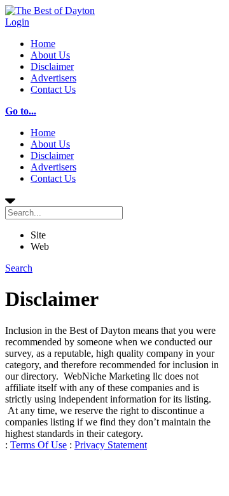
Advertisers (53, 77)
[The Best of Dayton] (50, 10)
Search (18, 268)
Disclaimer (52, 66)
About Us (50, 55)
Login (17, 22)
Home (43, 43)
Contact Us (53, 89)
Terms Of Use (38, 444)
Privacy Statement (110, 444)
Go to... (20, 111)
